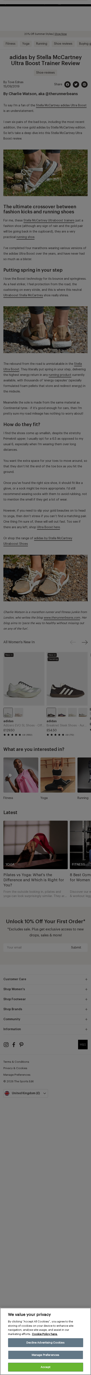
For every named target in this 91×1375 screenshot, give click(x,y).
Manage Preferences (45, 1355)
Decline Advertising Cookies (45, 1342)
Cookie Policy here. (45, 1334)
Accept (45, 1367)
